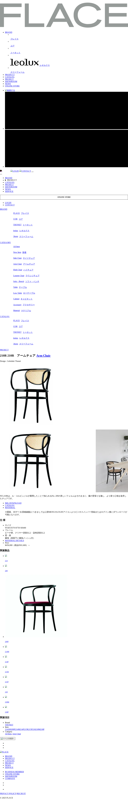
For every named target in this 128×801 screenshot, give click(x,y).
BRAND (8, 32)
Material (22, 310)
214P (22, 729)
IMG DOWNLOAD (13, 503)
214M (17, 729)
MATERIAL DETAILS (14, 540)
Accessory (24, 305)
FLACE (21, 213)
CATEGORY (5, 242)
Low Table (24, 293)
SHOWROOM (11, 81)
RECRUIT (21, 793)
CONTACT (10, 205)
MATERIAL (10, 508)
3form (23, 236)
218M (38, 729)
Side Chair (24, 258)
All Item (16, 246)
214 (6, 729)
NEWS (8, 84)
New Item (19, 252)
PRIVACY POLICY (8, 793)
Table (20, 287)
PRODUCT (10, 75)
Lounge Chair (26, 276)
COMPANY (10, 778)
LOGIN (8, 203)
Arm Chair (24, 264)
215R (26, 729)
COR (18, 219)
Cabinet (23, 299)
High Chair (23, 270)
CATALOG (9, 77)
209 (9, 729)
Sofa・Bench (26, 281)
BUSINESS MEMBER (14, 772)
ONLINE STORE (12, 86)
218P (42, 729)
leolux (21, 231)
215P (30, 729)
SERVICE (9, 191)
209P (13, 729)
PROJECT (9, 79)
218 (34, 729)
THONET (23, 225)
